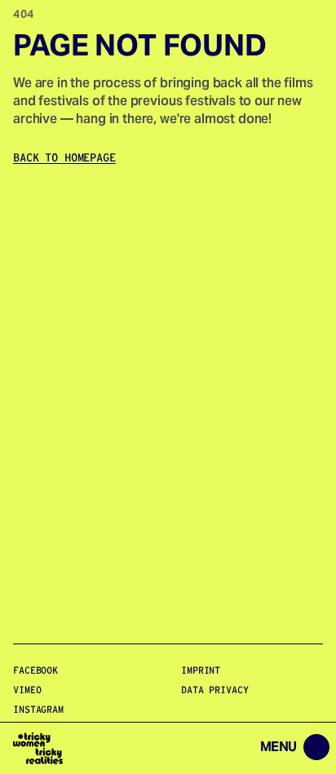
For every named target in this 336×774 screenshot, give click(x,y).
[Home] (38, 748)
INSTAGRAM (38, 709)
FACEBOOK (35, 670)
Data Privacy (215, 689)
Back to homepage (64, 157)
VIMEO (27, 689)
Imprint (200, 670)
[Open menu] (206, 748)
